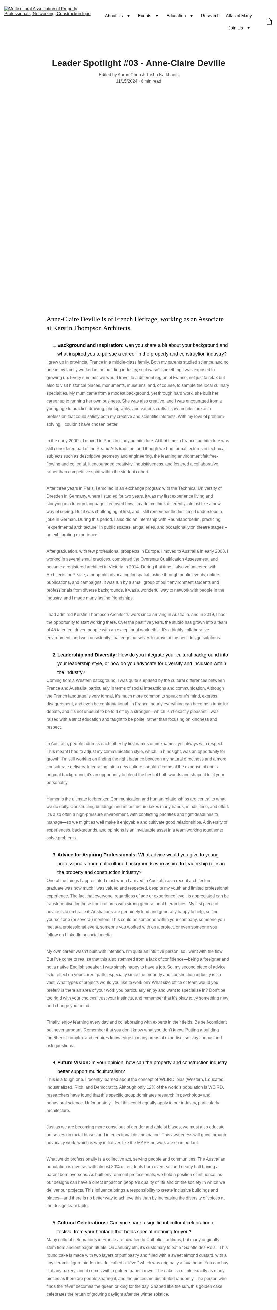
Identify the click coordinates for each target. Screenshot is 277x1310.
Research (210, 16)
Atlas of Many (239, 16)
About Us (114, 16)
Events (144, 16)
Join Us (235, 28)
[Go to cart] (269, 22)
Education (176, 16)
